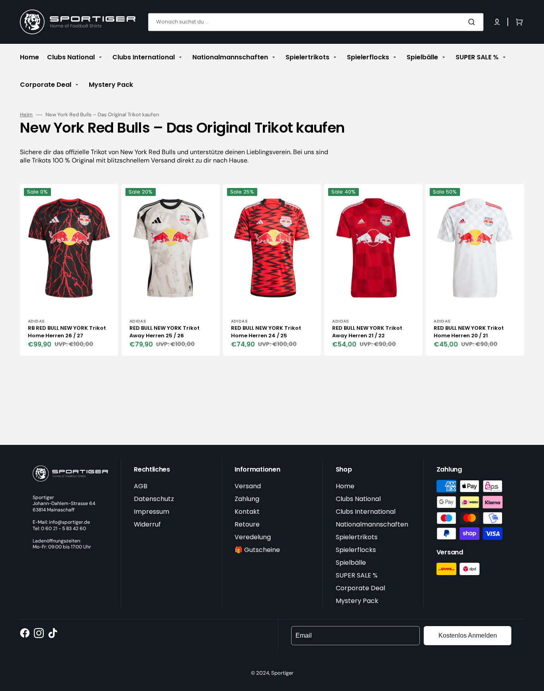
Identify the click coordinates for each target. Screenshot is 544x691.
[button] (497, 22)
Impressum (151, 511)
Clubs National (358, 498)
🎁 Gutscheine (257, 549)
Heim (26, 115)
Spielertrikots (357, 537)
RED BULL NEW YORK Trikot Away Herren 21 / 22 (367, 332)
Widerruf (147, 524)
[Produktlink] (69, 270)
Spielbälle (351, 562)
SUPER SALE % (357, 575)
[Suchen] (473, 22)
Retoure (247, 524)
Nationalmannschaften (372, 524)
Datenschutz (154, 498)
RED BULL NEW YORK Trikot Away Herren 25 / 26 (164, 332)
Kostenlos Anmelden (467, 635)
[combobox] (315, 22)
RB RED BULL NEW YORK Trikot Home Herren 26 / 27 (67, 332)
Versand (248, 486)
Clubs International (365, 511)
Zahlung (247, 498)
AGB (140, 486)
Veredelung (253, 537)
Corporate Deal (360, 588)
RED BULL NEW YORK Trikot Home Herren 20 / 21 (469, 332)
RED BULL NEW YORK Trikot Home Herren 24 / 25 (266, 332)
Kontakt (247, 511)
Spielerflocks (356, 549)
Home (345, 486)
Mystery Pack (357, 600)
